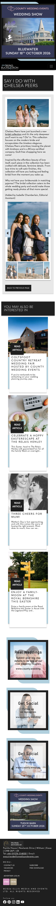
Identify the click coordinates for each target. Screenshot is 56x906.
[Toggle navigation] (51, 66)
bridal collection (13, 134)
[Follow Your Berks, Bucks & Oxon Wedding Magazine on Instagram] (28, 710)
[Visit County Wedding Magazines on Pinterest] (9, 902)
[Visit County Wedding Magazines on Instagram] (14, 902)
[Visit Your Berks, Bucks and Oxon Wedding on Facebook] (5, 902)
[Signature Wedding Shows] (28, 31)
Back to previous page (18, 288)
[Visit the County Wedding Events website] (6, 882)
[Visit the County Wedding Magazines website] (13, 882)
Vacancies (8, 868)
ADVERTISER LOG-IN (12, 876)
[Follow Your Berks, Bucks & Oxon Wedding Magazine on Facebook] (28, 760)
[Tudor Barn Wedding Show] (28, 811)
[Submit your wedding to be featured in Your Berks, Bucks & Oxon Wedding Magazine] (28, 660)
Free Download (37, 868)
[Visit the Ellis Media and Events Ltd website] (13, 844)
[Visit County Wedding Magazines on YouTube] (23, 902)
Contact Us (9, 865)
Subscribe (34, 865)
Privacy (7, 871)
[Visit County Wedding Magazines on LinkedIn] (18, 902)
